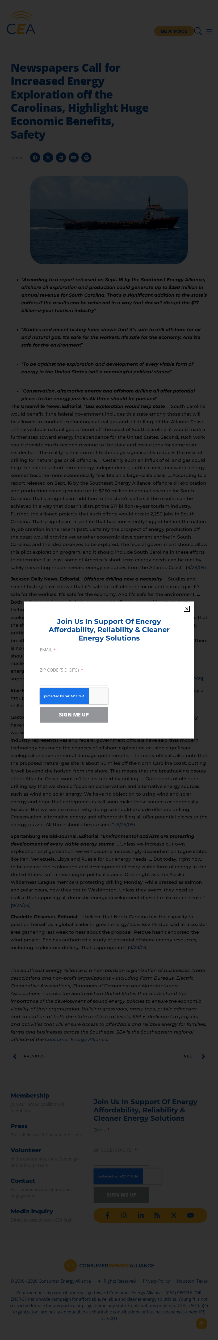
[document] (109, 670)
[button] (187, 609)
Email (46, 650)
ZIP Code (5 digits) (60, 670)
